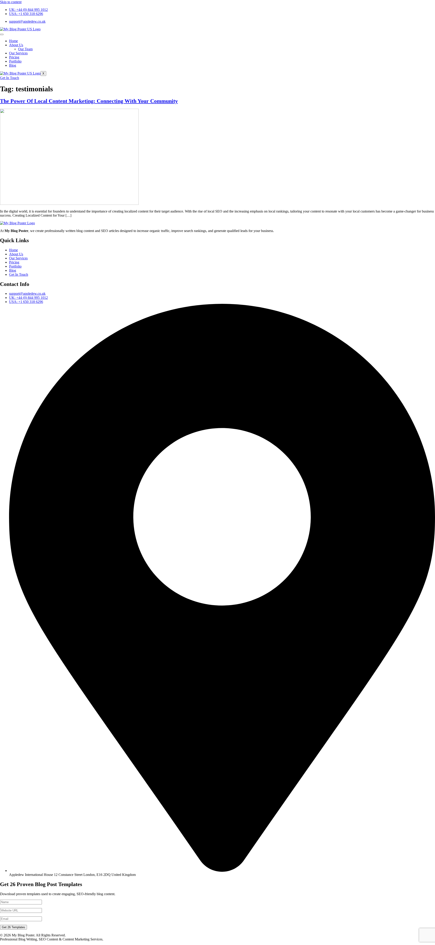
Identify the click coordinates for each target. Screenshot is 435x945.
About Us (16, 45)
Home (13, 41)
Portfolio (15, 61)
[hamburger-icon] (2, 34)
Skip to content (11, 2)
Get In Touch (9, 78)
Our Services (18, 53)
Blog (12, 65)
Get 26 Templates (13, 927)
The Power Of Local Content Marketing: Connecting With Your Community (89, 101)
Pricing (14, 57)
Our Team (25, 49)
